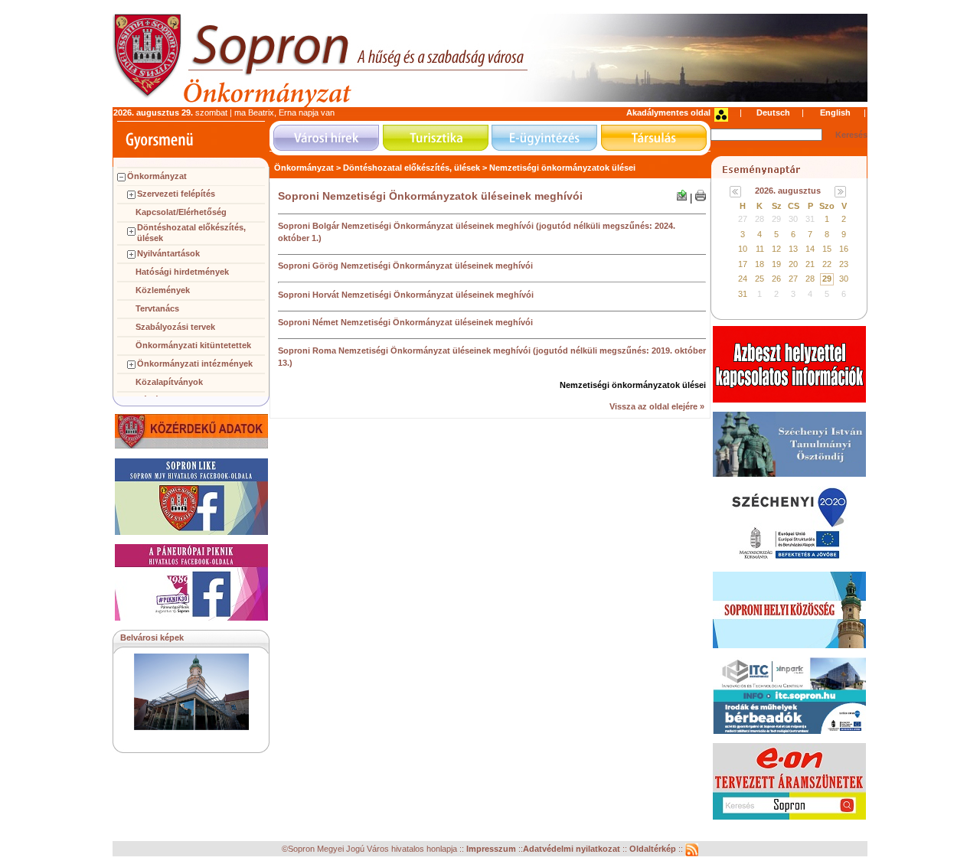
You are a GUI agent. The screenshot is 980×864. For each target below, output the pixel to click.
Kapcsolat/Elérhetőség (181, 212)
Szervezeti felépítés (176, 193)
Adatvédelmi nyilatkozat (571, 848)
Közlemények (163, 290)
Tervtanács (157, 308)
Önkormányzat (157, 176)
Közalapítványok (169, 381)
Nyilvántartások (168, 253)
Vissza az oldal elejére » (656, 406)
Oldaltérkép (653, 848)
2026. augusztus (788, 190)
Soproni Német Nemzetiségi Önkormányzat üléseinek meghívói (405, 322)
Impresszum (492, 848)
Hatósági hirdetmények (182, 271)
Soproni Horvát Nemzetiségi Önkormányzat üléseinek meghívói (406, 294)
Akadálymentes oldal (668, 112)
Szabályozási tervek (175, 326)
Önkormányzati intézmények (195, 363)
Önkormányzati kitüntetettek (193, 345)
